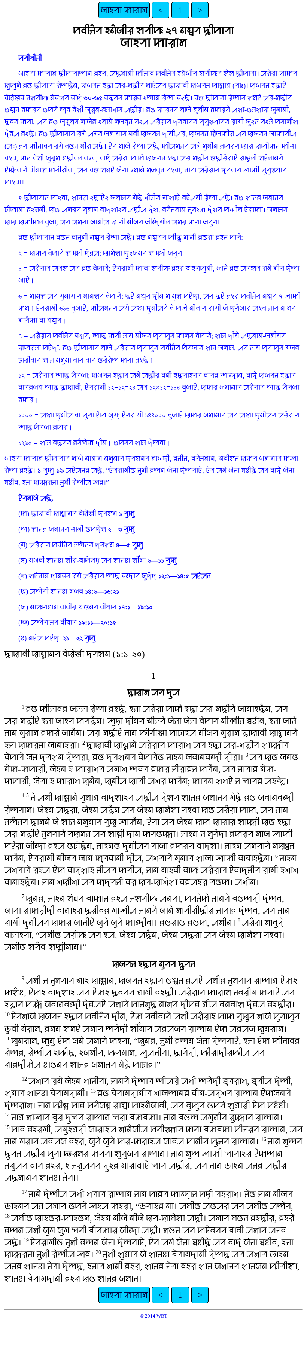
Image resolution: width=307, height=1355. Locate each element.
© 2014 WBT (153, 1316)
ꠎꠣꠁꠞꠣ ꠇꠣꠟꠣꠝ (124, 10)
